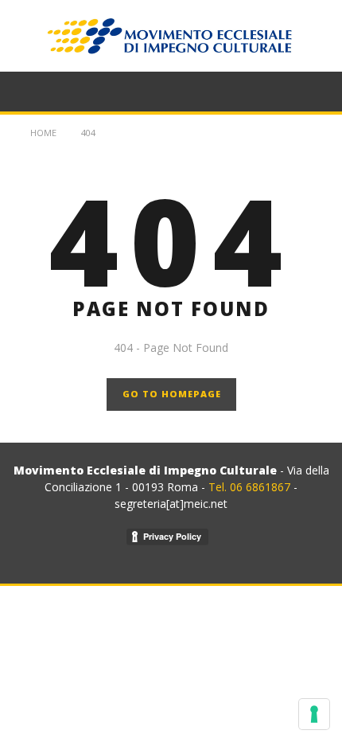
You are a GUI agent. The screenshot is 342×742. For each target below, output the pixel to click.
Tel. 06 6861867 (250, 486)
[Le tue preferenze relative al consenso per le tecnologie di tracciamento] (314, 714)
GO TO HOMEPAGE (171, 394)
